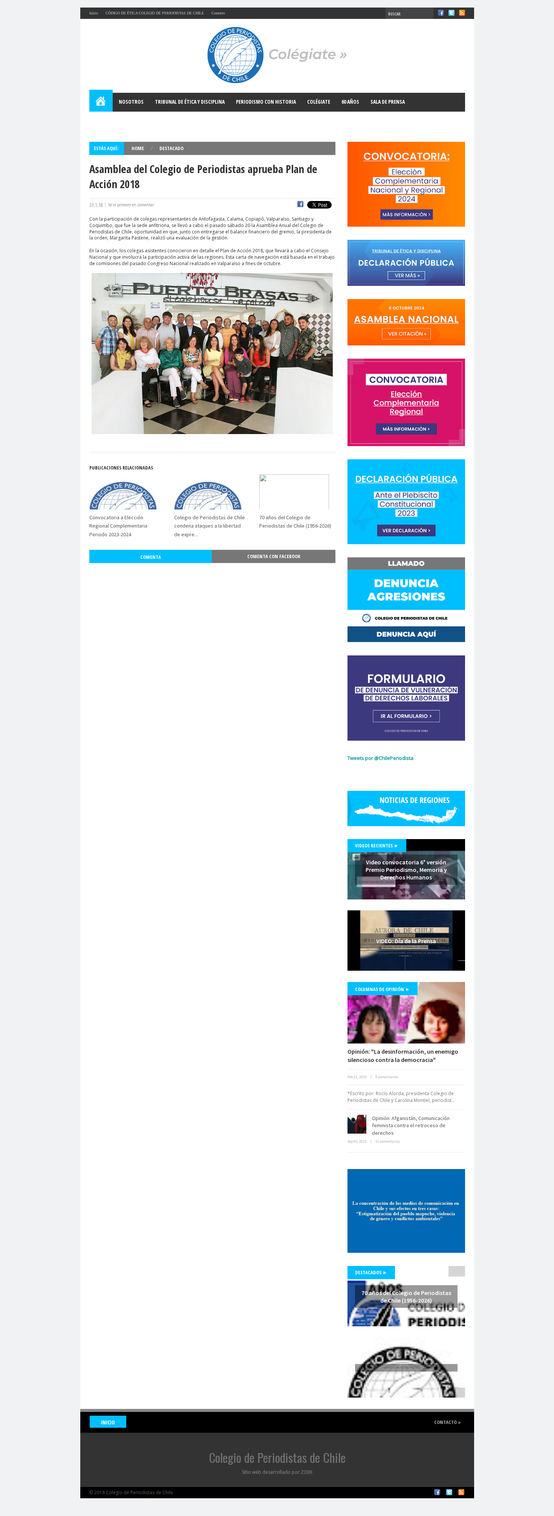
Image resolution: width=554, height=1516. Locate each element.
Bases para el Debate (119, 120)
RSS (462, 13)
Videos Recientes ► (377, 845)
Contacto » (447, 1422)
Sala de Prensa (387, 101)
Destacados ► (371, 1272)
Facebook (441, 13)
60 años (350, 101)
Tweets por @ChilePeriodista (380, 758)
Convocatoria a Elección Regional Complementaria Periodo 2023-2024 (118, 526)
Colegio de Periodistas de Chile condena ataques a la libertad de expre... (209, 526)
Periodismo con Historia (266, 101)
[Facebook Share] (300, 205)
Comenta (150, 557)
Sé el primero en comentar (131, 204)
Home (101, 102)
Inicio (93, 13)
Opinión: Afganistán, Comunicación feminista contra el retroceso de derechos (411, 1125)
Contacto (218, 13)
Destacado (171, 148)
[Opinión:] (406, 1012)
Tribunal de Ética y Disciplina (190, 101)
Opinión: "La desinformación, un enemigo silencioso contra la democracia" (402, 1055)
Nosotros (131, 101)
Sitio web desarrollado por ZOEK (277, 1472)
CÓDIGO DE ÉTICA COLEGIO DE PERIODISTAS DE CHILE (155, 13)
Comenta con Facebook (273, 556)
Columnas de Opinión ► (382, 989)
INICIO (108, 1422)
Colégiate (318, 101)
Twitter (451, 13)
